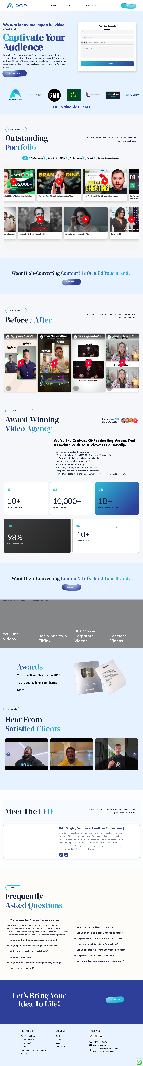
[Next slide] (135, 754)
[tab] (71, 767)
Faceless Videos (76, 158)
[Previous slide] (8, 754)
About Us (70, 5)
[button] (18, 624)
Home (53, 5)
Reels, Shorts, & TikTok (56, 158)
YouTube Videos (37, 158)
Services (89, 5)
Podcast (90, 158)
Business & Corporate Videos (108, 158)
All (25, 158)
